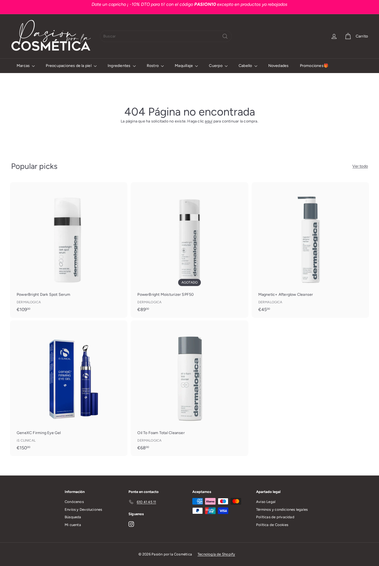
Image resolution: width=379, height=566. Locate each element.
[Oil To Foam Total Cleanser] (189, 388)
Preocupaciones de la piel (69, 65)
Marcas (24, 65)
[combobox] (166, 36)
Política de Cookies (272, 525)
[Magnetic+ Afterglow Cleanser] (310, 250)
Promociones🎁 (314, 65)
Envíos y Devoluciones (83, 509)
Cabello (246, 65)
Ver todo (360, 166)
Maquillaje (184, 65)
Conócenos (74, 502)
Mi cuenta (73, 525)
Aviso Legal (266, 502)
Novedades (278, 65)
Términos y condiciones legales (282, 509)
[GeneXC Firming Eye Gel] (68, 388)
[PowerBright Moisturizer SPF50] (189, 250)
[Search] (225, 36)
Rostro (153, 65)
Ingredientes (120, 65)
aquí (208, 121)
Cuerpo (216, 65)
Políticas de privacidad (275, 517)
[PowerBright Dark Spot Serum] (68, 250)
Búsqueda (73, 517)
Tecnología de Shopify (216, 554)
